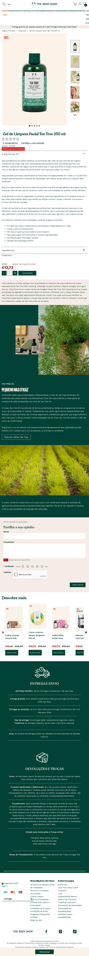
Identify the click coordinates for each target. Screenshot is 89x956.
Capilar (34, 11)
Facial (19, 11)
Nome (6, 532)
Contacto (62, 890)
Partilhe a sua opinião (32, 143)
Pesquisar (22, 31)
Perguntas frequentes (40, 914)
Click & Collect (36, 896)
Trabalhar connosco (67, 902)
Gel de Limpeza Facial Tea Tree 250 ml (44, 31)
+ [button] (15, 273)
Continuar (77, 585)
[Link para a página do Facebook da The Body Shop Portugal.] (46, 931)
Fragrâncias (43, 11)
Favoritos (12, 11)
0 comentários (10, 143)
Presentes (65, 11)
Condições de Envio (39, 911)
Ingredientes (76, 11)
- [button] (4, 273)
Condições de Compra (40, 908)
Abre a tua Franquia (67, 899)
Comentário (8, 542)
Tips (83, 11)
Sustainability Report (67, 896)
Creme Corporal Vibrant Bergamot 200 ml (37, 635)
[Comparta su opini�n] (10, 138)
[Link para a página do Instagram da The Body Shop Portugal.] (60, 931)
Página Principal (8, 31)
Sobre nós (62, 885)
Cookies (33, 917)
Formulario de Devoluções (70, 905)
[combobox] (15, 4)
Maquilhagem (55, 11)
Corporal (26, 11)
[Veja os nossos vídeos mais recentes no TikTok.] (74, 931)
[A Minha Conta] (79, 5)
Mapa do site (36, 920)
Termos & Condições (39, 899)
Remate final (5, 13)
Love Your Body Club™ (68, 887)
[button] (86, 632)
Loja (60, 893)
